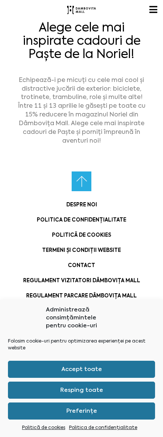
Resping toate (81, 390)
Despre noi (81, 204)
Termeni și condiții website (81, 250)
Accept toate (81, 369)
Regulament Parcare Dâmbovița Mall (81, 295)
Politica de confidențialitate (103, 427)
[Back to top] (81, 181)
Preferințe (81, 411)
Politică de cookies (43, 427)
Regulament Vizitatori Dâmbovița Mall (81, 280)
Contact (81, 265)
